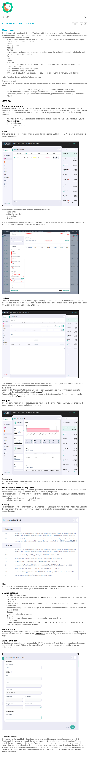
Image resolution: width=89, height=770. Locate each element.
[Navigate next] (76, 23)
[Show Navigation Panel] (84, 7)
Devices (39, 597)
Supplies (34, 305)
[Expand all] (85, 23)
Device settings (12, 121)
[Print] (81, 23)
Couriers (20, 396)
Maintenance (40, 634)
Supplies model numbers (32, 392)
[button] (85, 17)
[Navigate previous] (73, 23)
